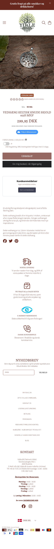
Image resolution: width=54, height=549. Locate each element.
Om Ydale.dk (27, 392)
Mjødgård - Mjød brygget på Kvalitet (27, 430)
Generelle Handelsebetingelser (27, 435)
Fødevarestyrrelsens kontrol (27, 424)
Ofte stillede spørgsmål (27, 398)
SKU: (23, 107)
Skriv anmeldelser (27, 190)
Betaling (27, 414)
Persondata (27, 419)
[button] (4, 22)
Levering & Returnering (27, 408)
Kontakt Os (27, 403)
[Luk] (50, 3)
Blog (27, 440)
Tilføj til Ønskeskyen (28, 132)
